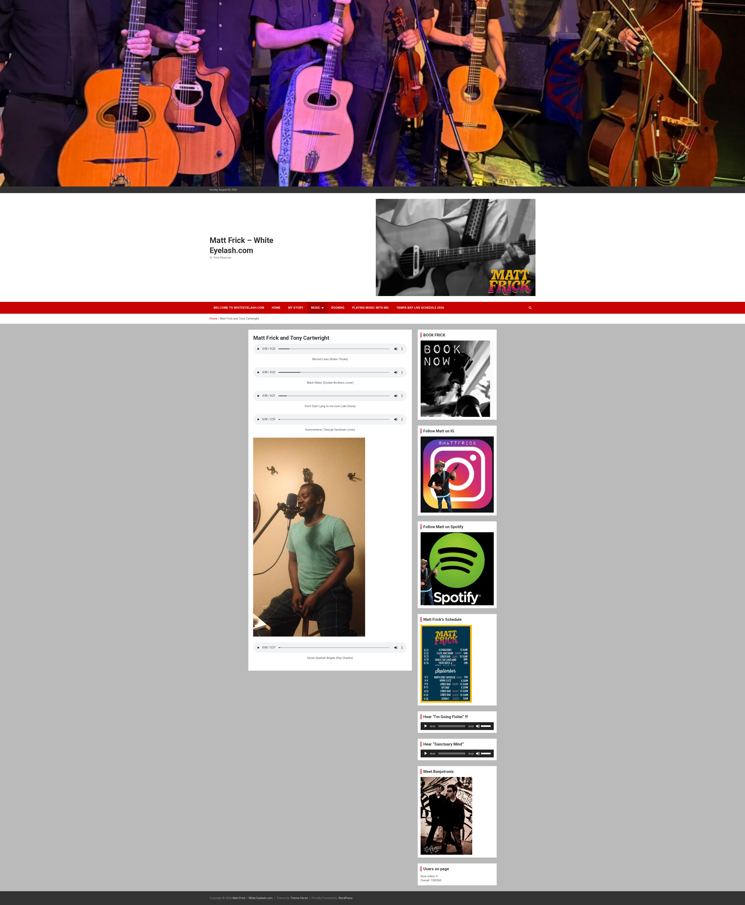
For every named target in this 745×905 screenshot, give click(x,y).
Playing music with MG (370, 307)
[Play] (426, 726)
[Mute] (478, 726)
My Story (295, 307)
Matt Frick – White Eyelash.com (253, 898)
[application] (457, 726)
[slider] (486, 725)
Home (276, 307)
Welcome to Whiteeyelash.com (238, 307)
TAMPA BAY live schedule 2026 (420, 307)
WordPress (345, 898)
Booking (337, 307)
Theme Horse (299, 898)
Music (315, 307)
